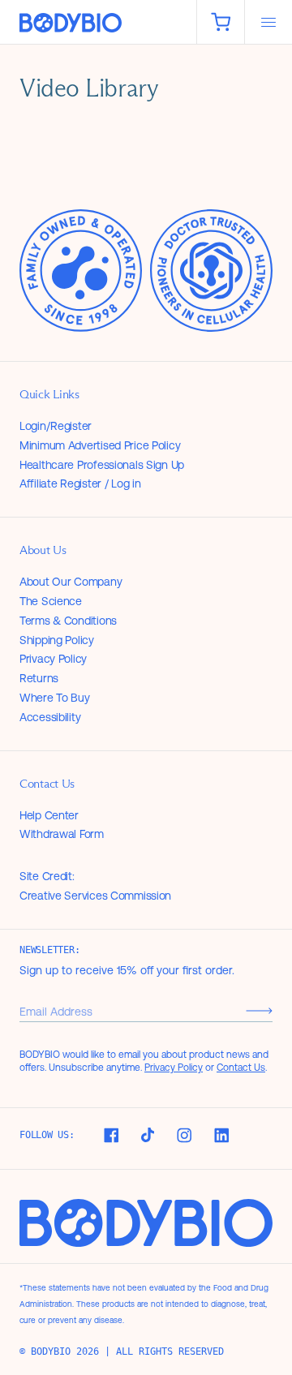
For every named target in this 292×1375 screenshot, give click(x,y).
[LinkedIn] (221, 1135)
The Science (50, 601)
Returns (38, 678)
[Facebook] (111, 1135)
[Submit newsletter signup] (259, 1011)
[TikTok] (147, 1135)
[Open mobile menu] (268, 22)
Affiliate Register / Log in (79, 483)
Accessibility (49, 717)
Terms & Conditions (68, 620)
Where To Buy (54, 697)
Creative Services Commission (95, 895)
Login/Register (55, 425)
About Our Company (70, 581)
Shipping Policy (56, 640)
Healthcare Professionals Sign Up (101, 464)
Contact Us (241, 1067)
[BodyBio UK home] (98, 23)
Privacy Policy (53, 658)
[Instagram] (184, 1135)
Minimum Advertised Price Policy (99, 445)
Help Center (49, 815)
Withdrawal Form (61, 833)
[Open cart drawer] (220, 22)
